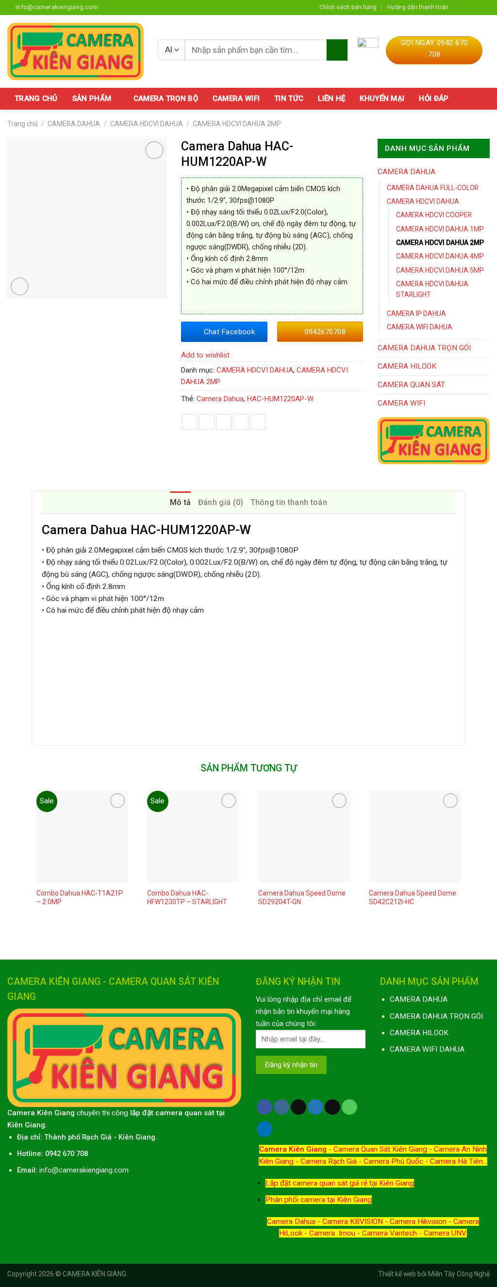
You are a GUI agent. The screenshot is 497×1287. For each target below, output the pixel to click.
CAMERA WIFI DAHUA (419, 327)
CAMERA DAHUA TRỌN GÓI (424, 347)
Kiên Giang (136, 1137)
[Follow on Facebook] (458, 7)
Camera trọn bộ (165, 98)
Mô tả (180, 502)
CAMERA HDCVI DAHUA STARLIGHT (432, 289)
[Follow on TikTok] (298, 1107)
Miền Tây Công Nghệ (459, 1274)
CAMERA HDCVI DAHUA (146, 124)
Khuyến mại (382, 98)
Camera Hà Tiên (456, 1161)
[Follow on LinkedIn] (264, 1129)
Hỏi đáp (433, 98)
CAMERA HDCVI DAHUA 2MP (237, 124)
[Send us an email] (485, 7)
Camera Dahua (220, 398)
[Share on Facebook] (190, 422)
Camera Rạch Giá (328, 1161)
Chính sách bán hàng (348, 7)
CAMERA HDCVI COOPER (434, 215)
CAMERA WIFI (401, 403)
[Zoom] (20, 286)
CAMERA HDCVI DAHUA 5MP (440, 270)
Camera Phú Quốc (393, 1161)
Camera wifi (236, 98)
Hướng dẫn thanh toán (417, 7)
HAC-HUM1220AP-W (280, 398)
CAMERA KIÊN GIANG (94, 1274)
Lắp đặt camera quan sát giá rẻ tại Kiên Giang (339, 1183)
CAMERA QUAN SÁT (411, 384)
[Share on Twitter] (207, 422)
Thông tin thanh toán (288, 502)
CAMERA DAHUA (74, 124)
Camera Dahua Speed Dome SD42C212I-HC (412, 897)
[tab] (180, 502)
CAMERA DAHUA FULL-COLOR (433, 188)
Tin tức (288, 98)
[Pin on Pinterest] (240, 422)
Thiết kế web (397, 1274)
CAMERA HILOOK (407, 366)
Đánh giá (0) (221, 502)
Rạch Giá (97, 1137)
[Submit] (337, 50)
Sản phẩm (91, 98)
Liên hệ (331, 98)
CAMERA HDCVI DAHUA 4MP (440, 256)
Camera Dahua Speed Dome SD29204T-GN (302, 897)
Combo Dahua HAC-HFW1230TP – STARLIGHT (187, 897)
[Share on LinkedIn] (257, 422)
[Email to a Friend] (224, 422)
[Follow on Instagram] (467, 7)
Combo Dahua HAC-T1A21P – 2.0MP (79, 897)
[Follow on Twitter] (476, 7)
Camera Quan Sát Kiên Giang (380, 1149)
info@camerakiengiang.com (84, 1170)
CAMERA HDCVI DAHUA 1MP (440, 229)
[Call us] (349, 1107)
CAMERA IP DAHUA (416, 313)
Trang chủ (36, 98)
